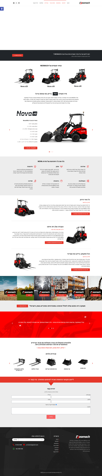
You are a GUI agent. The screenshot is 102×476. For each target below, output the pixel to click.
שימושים (58, 3)
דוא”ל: (49, 394)
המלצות (41, 3)
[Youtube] (14, 3)
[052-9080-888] (14, 449)
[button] (2, 9)
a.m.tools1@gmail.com (32, 445)
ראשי (68, 3)
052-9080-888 (19, 449)
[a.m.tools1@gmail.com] (24, 445)
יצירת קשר (35, 3)
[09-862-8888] (13, 445)
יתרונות (63, 3)
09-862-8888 (18, 445)
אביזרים (46, 3)
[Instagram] (16, 3)
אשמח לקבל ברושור (50, 405)
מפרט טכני (52, 3)
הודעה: (89, 407)
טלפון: (89, 399)
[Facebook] (19, 3)
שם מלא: (88, 394)
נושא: (49, 399)
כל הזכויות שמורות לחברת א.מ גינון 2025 (51, 472)
